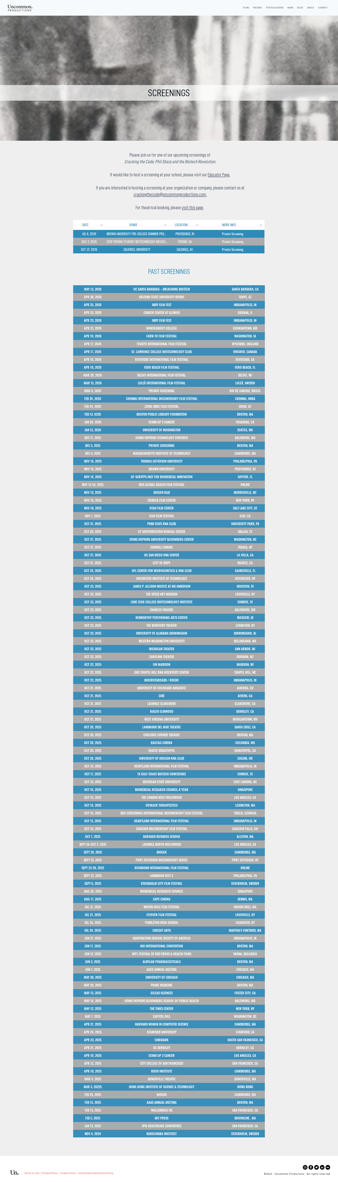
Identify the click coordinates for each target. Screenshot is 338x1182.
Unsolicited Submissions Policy (95, 1173)
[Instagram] (305, 1167)
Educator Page (219, 174)
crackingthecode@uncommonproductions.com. (170, 194)
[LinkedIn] (322, 1167)
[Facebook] (310, 1167)
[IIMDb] (327, 1167)
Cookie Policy (67, 1173)
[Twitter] (316, 1167)
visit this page (192, 207)
